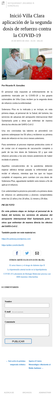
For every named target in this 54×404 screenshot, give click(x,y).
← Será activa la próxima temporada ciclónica (15, 363)
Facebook (17, 253)
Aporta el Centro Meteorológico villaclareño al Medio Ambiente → (39, 364)
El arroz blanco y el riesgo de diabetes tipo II (27, 265)
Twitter (27, 253)
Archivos (27, 393)
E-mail (14, 312)
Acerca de (9, 393)
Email (37, 253)
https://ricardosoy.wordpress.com (16, 239)
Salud (40, 41)
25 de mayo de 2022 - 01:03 (23, 41)
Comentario (10, 322)
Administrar (45, 393)
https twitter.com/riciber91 (13, 245)
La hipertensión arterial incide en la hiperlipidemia (27, 269)
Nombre (8, 301)
